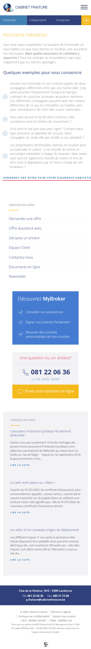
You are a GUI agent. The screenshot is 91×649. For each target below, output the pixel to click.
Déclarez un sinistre (24, 238)
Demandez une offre (25, 218)
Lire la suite (20, 465)
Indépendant (37, 20)
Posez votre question (49, 391)
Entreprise (63, 20)
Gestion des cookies (64, 616)
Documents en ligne (24, 266)
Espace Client (19, 247)
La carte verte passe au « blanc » (32, 482)
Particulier (9, 20)
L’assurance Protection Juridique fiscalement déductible (40, 433)
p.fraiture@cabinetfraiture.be (45, 599)
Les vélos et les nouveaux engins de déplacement (44, 530)
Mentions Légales (61, 611)
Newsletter (17, 276)
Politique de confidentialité (33, 616)
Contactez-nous (21, 257)
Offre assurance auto (25, 228)
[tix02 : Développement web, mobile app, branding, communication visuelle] (46, 644)
